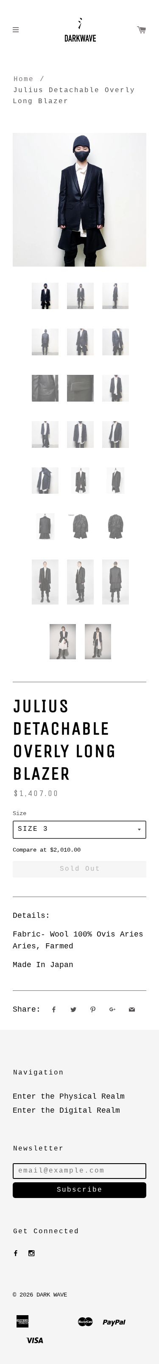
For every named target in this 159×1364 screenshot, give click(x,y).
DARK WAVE (51, 1294)
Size (19, 813)
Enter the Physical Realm (69, 1096)
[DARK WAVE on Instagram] (31, 1253)
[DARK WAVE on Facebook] (16, 1253)
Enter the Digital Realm (66, 1110)
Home (24, 79)
